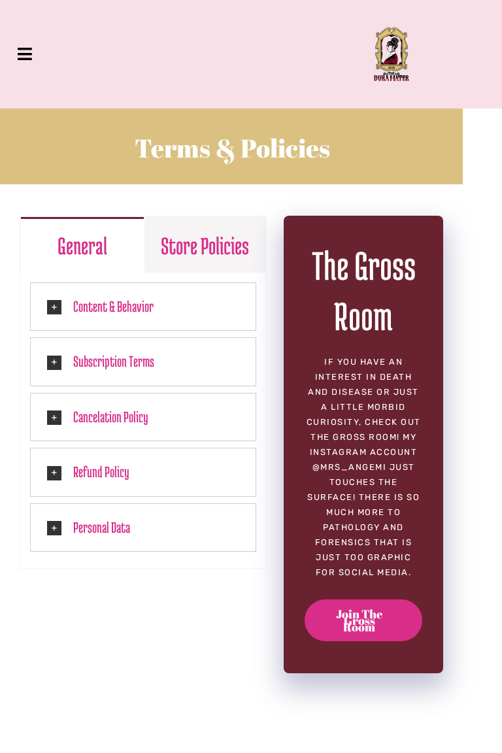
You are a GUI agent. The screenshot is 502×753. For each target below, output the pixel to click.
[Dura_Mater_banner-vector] (391, 32)
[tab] (82, 244)
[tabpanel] (143, 421)
